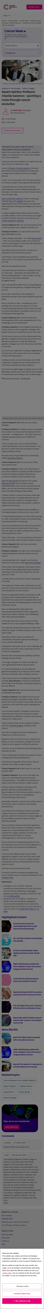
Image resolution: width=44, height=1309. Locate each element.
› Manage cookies (22, 1286)
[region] (22, 1279)
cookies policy (7, 1273)
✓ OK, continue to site (22, 1301)
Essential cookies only (22, 1294)
